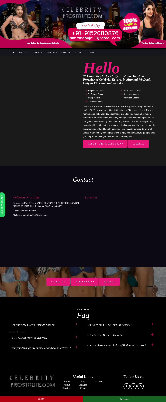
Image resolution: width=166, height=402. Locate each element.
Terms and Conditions (58, 52)
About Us (24, 52)
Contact (91, 52)
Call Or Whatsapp (106, 143)
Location (83, 385)
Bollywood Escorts (126, 121)
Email (139, 143)
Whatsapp (85, 281)
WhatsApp (124, 399)
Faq (83, 381)
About (67, 385)
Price (83, 388)
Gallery (78, 52)
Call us (59, 281)
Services (37, 52)
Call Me (41, 399)
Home (67, 381)
